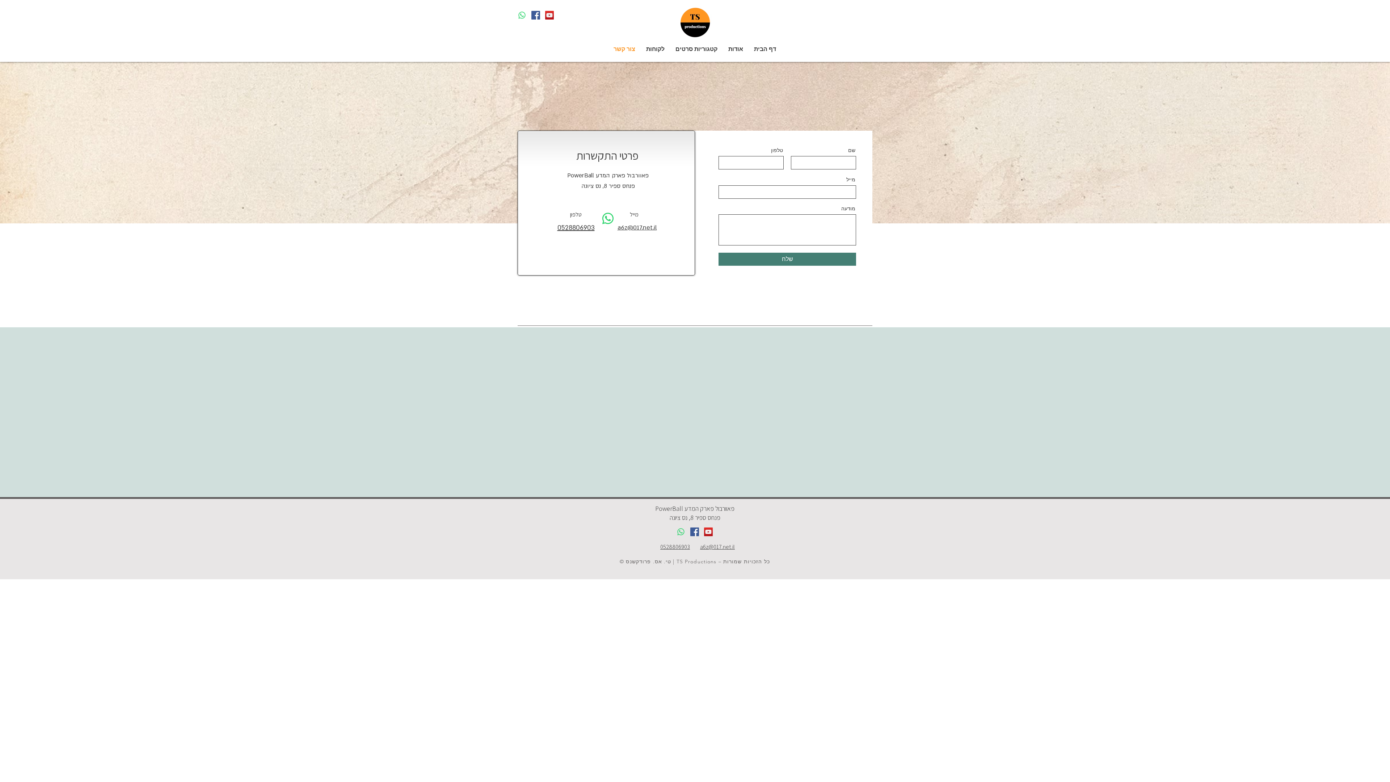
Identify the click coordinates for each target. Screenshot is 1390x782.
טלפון (777, 150)
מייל (850, 179)
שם (851, 150)
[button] (696, 49)
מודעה (848, 208)
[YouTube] (549, 15)
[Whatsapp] (522, 15)
